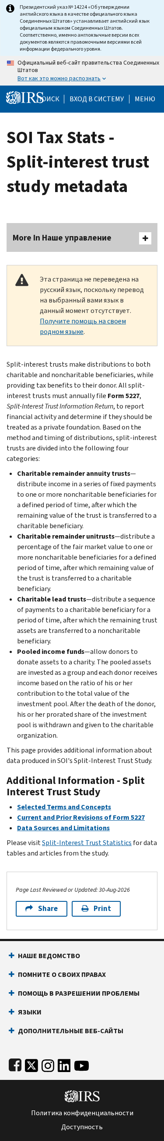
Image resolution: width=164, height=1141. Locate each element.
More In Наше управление (62, 237)
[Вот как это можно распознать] (82, 71)
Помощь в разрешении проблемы (79, 993)
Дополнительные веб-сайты (70, 1030)
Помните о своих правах (62, 974)
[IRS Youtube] (81, 1063)
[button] (97, 99)
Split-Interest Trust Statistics (87, 842)
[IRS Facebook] (15, 1063)
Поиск (48, 99)
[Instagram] (48, 1063)
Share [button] (48, 909)
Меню (145, 99)
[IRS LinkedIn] (64, 1063)
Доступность (82, 1127)
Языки (30, 1012)
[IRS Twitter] (31, 1063)
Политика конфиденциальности (82, 1113)
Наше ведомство (49, 955)
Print (102, 909)
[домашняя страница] (25, 97)
